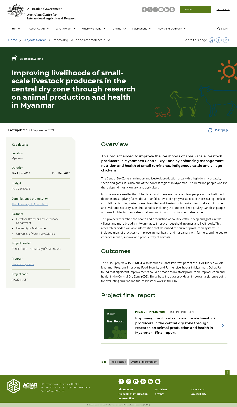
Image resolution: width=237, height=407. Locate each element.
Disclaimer (161, 389)
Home (16, 28)
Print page (222, 130)
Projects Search (34, 40)
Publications (139, 28)
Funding (116, 28)
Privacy (159, 394)
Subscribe (187, 9)
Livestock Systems (23, 264)
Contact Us (198, 389)
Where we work (91, 28)
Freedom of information (133, 394)
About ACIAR (37, 28)
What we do (63, 28)
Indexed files (126, 398)
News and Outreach (170, 28)
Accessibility (198, 394)
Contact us (223, 9)
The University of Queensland (30, 204)
